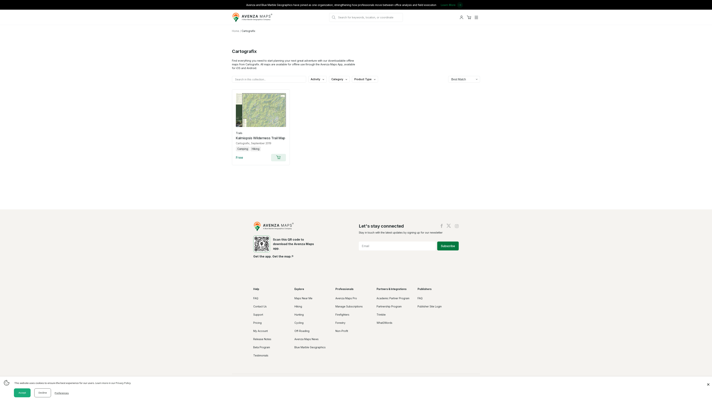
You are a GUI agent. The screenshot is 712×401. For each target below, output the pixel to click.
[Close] (708, 382)
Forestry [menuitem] (340, 322)
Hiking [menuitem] (298, 306)
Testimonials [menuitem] (260, 355)
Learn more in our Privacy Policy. (113, 383)
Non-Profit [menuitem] (341, 330)
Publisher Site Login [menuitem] (430, 306)
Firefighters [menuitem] (342, 314)
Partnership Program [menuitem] (389, 306)
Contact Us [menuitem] (260, 306)
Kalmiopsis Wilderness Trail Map (260, 138)
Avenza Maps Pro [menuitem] (346, 298)
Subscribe (448, 246)
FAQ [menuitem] (255, 298)
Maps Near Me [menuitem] (303, 298)
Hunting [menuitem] (299, 314)
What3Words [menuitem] (384, 322)
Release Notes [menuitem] (262, 339)
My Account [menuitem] (260, 330)
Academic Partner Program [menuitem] (393, 298)
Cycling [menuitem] (299, 322)
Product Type (363, 79)
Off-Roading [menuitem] (301, 330)
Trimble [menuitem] (381, 314)
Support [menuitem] (258, 314)
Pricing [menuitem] (257, 322)
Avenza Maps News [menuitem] (306, 339)
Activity (316, 79)
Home (235, 30)
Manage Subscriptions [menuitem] (349, 306)
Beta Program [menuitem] (261, 347)
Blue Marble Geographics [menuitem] (310, 347)
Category (337, 79)
